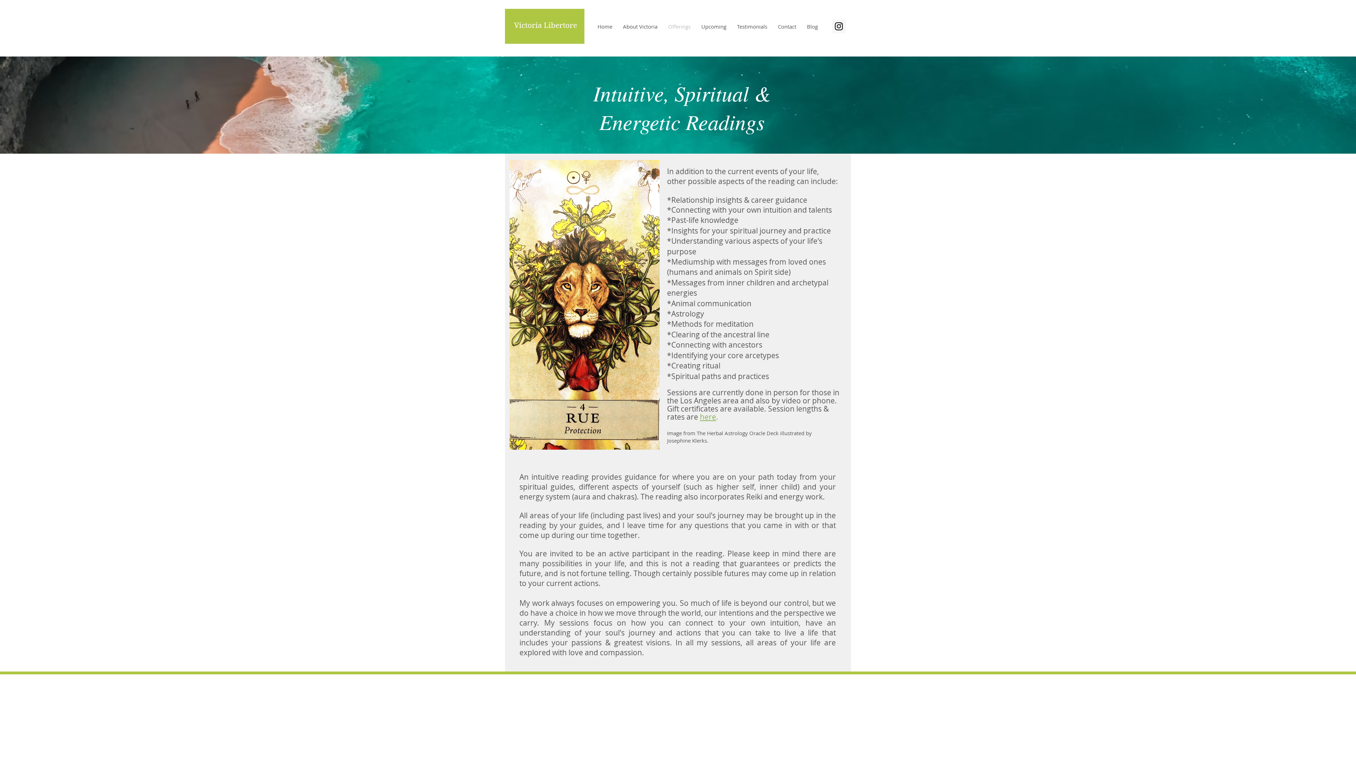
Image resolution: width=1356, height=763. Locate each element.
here (708, 417)
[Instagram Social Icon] (839, 26)
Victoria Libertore (545, 25)
